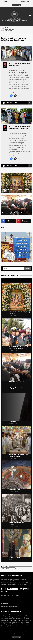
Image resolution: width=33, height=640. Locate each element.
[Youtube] (19, 5)
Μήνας (16, 280)
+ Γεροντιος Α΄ (12, 421)
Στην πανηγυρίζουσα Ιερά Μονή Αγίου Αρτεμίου (19, 64)
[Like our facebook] (3, 221)
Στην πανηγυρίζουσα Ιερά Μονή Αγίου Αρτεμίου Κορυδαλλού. (19, 127)
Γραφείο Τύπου (9, 102)
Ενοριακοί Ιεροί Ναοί (14, 489)
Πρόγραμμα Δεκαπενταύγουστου (17, 388)
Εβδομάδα (6, 280)
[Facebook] (13, 5)
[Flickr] (16, 5)
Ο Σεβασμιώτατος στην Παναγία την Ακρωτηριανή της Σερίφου (18, 347)
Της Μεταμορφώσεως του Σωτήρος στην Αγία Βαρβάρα (10, 29)
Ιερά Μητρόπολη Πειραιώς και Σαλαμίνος (17, 523)
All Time (26, 280)
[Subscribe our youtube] (18, 221)
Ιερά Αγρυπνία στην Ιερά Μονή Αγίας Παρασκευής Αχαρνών (18, 455)
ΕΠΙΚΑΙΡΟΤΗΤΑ (14, 187)
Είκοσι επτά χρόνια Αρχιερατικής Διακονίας (15, 213)
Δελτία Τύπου (5, 187)
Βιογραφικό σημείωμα (14, 557)
